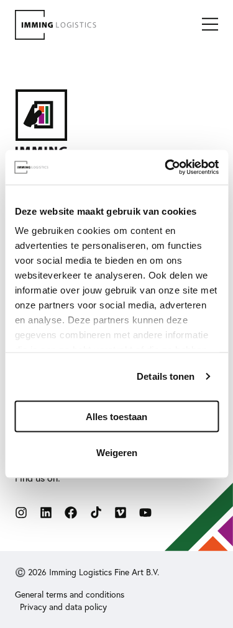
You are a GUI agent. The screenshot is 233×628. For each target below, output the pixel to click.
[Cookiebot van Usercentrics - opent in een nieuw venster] (166, 167)
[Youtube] (145, 512)
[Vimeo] (120, 512)
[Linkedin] (46, 512)
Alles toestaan (116, 416)
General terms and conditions (69, 594)
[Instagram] (21, 512)
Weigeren (116, 452)
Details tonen (165, 376)
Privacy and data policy (63, 606)
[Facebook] (71, 512)
